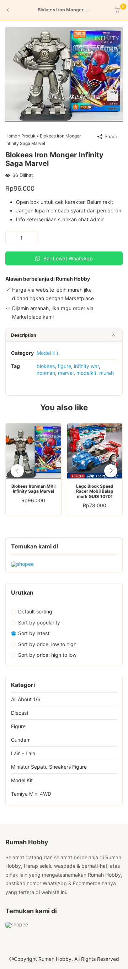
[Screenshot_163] (64, 74)
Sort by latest (33, 633)
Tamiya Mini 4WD (31, 794)
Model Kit (47, 353)
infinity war (86, 366)
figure (64, 366)
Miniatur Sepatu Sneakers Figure (49, 767)
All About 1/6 (26, 699)
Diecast (19, 713)
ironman (46, 373)
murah (106, 373)
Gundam (21, 740)
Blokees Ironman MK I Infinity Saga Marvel (33, 489)
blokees (46, 366)
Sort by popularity (39, 622)
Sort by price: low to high (47, 644)
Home (11, 136)
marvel (66, 373)
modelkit (86, 373)
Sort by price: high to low (47, 655)
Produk (28, 136)
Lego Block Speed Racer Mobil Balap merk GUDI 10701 (94, 491)
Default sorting (35, 611)
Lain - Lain (23, 753)
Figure (18, 726)
